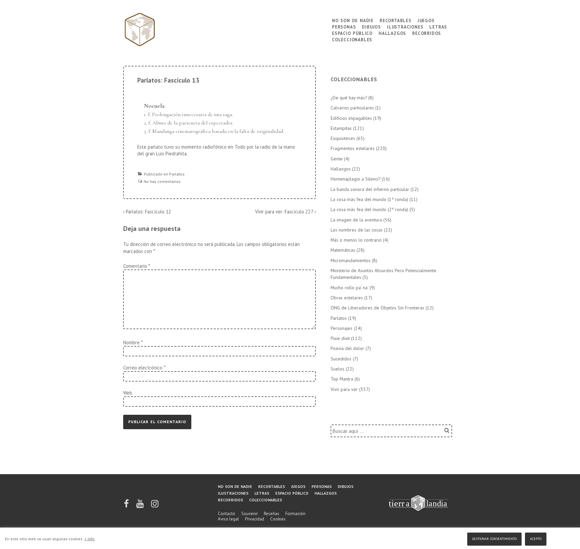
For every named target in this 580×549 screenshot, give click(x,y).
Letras (438, 26)
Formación (295, 513)
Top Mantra (342, 379)
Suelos (337, 369)
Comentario (136, 266)
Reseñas (271, 513)
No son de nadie (353, 20)
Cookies (278, 519)
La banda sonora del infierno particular (370, 189)
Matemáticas (343, 250)
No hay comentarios (162, 181)
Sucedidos (341, 359)
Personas (344, 26)
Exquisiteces (343, 138)
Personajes (341, 328)
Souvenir (249, 513)
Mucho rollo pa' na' (349, 288)
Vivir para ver (344, 389)
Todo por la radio (253, 147)
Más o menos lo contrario (356, 240)
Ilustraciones (405, 26)
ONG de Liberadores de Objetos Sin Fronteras (377, 308)
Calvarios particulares (352, 108)
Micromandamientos (351, 260)
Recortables (396, 20)
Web (127, 393)
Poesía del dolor (347, 348)
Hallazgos (392, 33)
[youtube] (140, 506)
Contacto (226, 513)
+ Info (89, 538)
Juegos (426, 20)
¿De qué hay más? (349, 98)
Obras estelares (347, 298)
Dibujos (371, 26)
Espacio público (352, 33)
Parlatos (177, 174)
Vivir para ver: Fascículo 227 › (285, 211)
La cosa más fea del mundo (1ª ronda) (369, 199)
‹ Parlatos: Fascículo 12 (147, 211)
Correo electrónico (142, 367)
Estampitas (341, 128)
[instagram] (154, 506)
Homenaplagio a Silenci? (355, 179)
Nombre (131, 342)
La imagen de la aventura (356, 220)
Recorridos (426, 33)
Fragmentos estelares (353, 148)
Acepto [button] (535, 538)
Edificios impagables (351, 118)
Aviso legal (228, 519)
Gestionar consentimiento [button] (494, 538)
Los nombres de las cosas (357, 230)
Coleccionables (352, 39)
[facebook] (127, 506)
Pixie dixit (340, 338)
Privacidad (254, 519)
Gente (337, 159)
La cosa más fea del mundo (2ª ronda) (369, 209)
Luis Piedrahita (171, 153)
